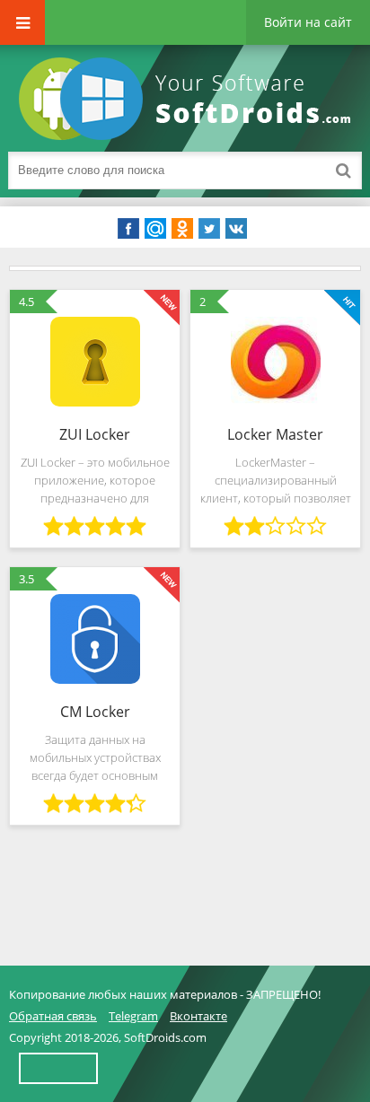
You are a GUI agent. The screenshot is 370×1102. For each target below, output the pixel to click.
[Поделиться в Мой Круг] (155, 229)
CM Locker (95, 712)
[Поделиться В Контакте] (236, 229)
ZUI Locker (94, 434)
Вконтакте (198, 1016)
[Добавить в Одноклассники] (182, 229)
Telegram (133, 1016)
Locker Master (275, 434)
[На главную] (188, 99)
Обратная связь (53, 1016)
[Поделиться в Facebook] (128, 229)
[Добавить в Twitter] (209, 229)
